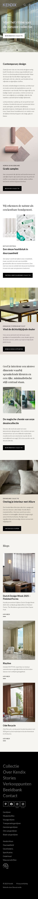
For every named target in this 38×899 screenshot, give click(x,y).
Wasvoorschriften (9, 860)
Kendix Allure (8, 841)
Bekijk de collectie (12, 188)
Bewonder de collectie (14, 36)
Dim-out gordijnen (10, 831)
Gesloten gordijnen (10, 827)
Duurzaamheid (8, 845)
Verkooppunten (17, 783)
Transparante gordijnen (12, 823)
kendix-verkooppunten (14, 349)
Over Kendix (14, 772)
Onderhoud (7, 856)
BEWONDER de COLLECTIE (14, 447)
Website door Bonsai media (12, 887)
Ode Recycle (9, 725)
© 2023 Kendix (8, 883)
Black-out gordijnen (10, 834)
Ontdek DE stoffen (12, 528)
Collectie (11, 766)
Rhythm (7, 663)
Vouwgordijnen (8, 820)
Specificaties (8, 852)
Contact (10, 795)
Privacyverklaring (22, 883)
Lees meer (6, 614)
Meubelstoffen (8, 816)
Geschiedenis (8, 849)
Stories (9, 777)
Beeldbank (12, 789)
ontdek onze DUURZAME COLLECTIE (18, 275)
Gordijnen (7, 812)
